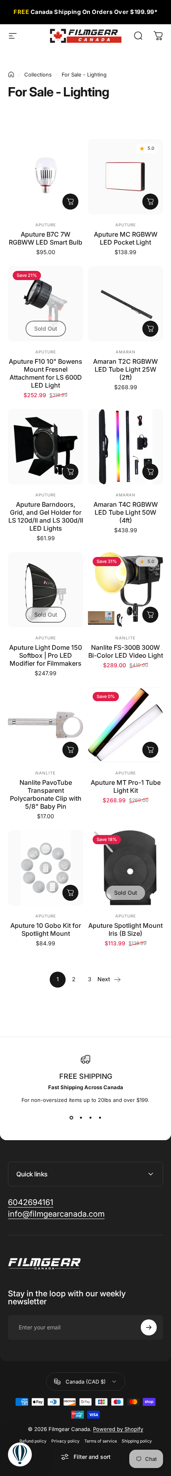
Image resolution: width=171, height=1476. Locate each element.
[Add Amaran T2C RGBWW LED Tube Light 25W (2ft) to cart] (150, 329)
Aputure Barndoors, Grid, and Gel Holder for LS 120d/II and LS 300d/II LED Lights (45, 516)
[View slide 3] (90, 1117)
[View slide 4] (100, 1117)
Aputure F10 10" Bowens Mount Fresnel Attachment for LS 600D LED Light (45, 373)
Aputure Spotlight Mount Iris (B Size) (125, 929)
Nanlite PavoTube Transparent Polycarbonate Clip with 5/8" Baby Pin (46, 794)
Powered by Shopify (118, 1429)
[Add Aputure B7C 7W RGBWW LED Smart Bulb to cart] (70, 202)
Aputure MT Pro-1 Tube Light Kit (126, 786)
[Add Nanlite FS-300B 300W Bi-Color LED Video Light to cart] (150, 615)
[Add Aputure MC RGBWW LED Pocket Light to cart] (150, 202)
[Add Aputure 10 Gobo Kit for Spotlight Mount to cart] (70, 893)
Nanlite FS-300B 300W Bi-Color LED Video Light (125, 651)
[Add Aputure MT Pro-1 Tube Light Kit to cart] (150, 750)
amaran (126, 351)
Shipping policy (137, 1441)
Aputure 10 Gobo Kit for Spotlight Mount (45, 929)
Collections (38, 74)
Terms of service (100, 1441)
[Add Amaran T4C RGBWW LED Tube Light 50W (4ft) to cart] (150, 472)
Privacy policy (65, 1441)
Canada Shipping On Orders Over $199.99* (85, 11)
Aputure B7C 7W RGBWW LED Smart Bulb (45, 238)
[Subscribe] (149, 1327)
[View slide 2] (81, 1117)
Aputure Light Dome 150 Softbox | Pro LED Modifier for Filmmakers (45, 655)
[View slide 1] (71, 1117)
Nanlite (125, 637)
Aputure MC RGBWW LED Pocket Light (125, 238)
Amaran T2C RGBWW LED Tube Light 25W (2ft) (125, 369)
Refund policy (33, 1441)
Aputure (45, 224)
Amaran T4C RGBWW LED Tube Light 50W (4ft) (125, 512)
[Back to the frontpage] (11, 74)
